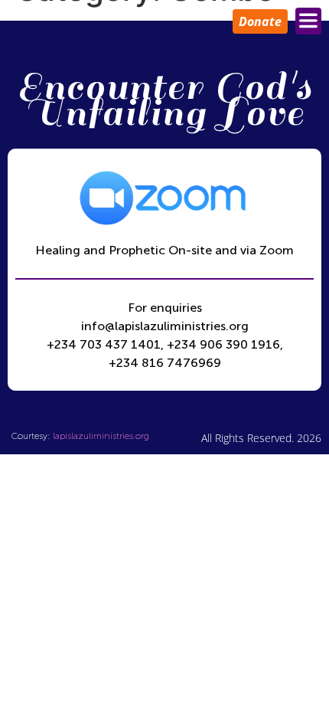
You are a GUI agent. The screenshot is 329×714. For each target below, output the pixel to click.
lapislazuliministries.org (101, 436)
